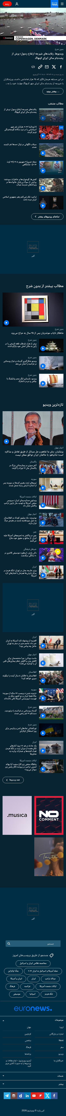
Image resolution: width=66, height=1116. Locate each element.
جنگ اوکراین (13, 971)
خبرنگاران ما (58, 1061)
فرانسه (27, 987)
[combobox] (33, 943)
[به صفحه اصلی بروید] (54, 4)
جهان (29, 1027)
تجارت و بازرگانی (56, 1034)
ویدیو (60, 1054)
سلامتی (28, 1041)
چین (35, 531)
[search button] (9, 943)
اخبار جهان (58, 448)
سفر (61, 1047)
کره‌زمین (28, 1034)
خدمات (60, 1076)
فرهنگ (12, 987)
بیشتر (61, 1084)
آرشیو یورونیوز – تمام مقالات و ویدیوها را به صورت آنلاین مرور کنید (18, 1063)
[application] (33, 26)
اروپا (61, 1027)
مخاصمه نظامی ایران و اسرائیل (33, 964)
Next (61, 1041)
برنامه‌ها (28, 1054)
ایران (34, 567)
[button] (47, 216)
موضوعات (59, 1020)
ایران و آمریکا (16, 979)
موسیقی (16, 994)
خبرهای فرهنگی (30, 549)
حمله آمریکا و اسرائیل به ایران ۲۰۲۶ (43, 971)
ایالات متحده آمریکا (48, 987)
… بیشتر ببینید (52, 91)
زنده (7, 3)
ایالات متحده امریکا (28, 496)
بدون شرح (59, 329)
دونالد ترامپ (50, 979)
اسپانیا (32, 994)
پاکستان (33, 461)
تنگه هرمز (49, 994)
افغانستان (32, 672)
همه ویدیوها (14, 780)
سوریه (34, 479)
